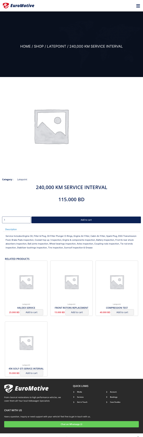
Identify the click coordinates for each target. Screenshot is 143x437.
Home (25, 46)
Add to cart (86, 219)
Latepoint (56, 46)
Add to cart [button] (31, 312)
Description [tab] (11, 229)
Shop (39, 46)
